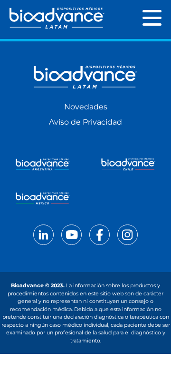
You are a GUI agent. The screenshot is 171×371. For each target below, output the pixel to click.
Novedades (85, 106)
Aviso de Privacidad (85, 122)
